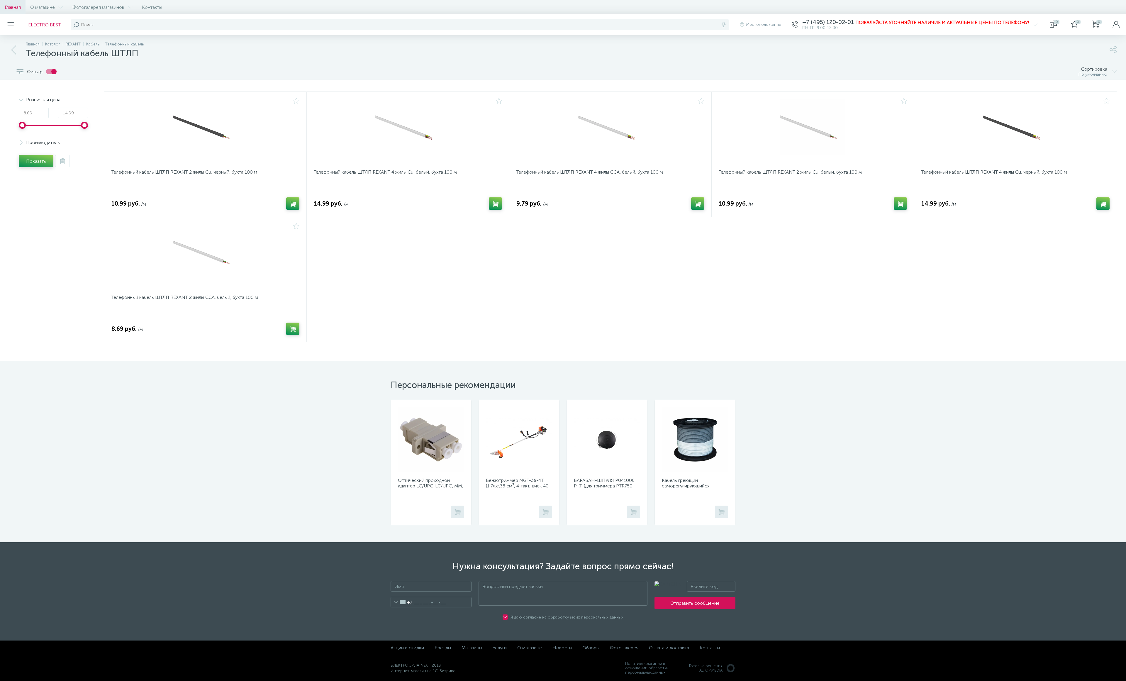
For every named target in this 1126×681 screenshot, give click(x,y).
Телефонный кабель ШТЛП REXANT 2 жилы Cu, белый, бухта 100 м (790, 172)
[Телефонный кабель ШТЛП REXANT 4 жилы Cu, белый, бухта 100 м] (408, 131)
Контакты (152, 7)
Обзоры (590, 647)
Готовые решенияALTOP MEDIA (706, 668)
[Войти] (1116, 24)
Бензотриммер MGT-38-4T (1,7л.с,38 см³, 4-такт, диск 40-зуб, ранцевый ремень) (518, 485)
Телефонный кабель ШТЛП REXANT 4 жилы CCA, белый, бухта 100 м (589, 172)
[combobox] (401, 602)
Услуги (500, 647)
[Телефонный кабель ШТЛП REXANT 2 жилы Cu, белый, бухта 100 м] (813, 131)
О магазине (42, 7)
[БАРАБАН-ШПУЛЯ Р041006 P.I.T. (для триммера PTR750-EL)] (607, 439)
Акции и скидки (407, 647)
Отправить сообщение (695, 603)
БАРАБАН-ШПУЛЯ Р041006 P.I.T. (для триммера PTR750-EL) (604, 485)
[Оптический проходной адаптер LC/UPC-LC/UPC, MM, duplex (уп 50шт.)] (431, 439)
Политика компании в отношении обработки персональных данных (647, 668)
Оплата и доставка (669, 647)
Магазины (472, 647)
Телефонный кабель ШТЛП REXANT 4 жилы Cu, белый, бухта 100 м (385, 172)
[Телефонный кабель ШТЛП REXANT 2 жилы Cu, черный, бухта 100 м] (205, 131)
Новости (562, 647)
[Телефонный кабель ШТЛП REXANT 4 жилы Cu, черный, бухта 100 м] (1015, 131)
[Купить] (292, 203)
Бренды (443, 647)
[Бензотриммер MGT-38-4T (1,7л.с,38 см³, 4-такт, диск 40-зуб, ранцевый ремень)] (519, 439)
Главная (13, 7)
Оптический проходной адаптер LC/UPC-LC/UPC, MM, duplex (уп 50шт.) (430, 485)
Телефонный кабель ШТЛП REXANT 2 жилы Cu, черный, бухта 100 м (184, 172)
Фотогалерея (624, 647)
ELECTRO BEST (44, 25)
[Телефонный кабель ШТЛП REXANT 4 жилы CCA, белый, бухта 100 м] (610, 131)
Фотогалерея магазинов (98, 7)
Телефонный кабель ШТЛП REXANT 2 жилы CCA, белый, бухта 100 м (184, 297)
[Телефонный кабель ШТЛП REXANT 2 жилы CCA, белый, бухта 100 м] (205, 256)
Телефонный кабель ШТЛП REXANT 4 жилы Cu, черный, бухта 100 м (994, 172)
